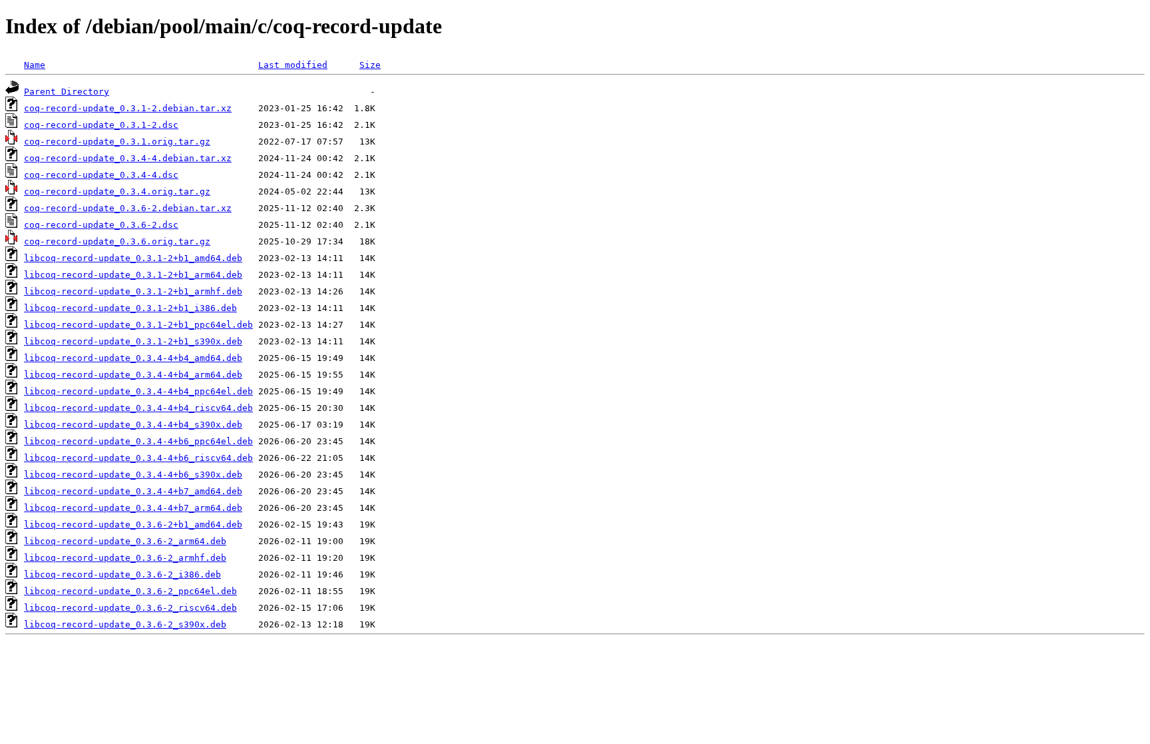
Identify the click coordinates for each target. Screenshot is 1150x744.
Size (370, 65)
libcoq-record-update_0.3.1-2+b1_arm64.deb (133, 275)
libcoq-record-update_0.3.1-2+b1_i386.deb (130, 308)
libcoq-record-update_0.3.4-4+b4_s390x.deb (133, 425)
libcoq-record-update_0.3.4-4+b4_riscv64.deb (138, 408)
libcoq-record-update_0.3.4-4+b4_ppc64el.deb (138, 391)
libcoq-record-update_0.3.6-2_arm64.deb (125, 541)
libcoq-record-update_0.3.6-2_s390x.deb (125, 624)
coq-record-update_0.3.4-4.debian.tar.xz (128, 158)
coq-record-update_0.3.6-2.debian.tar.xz (128, 208)
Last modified (292, 65)
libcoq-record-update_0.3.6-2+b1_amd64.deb (133, 525)
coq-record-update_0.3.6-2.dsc (101, 225)
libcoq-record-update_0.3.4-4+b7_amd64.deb (133, 491)
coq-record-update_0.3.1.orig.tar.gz (117, 142)
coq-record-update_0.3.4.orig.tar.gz (117, 191)
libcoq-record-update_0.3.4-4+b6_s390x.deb (133, 475)
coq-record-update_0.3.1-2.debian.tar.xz (128, 108)
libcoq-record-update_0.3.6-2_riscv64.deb (130, 608)
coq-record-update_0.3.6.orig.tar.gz (117, 241)
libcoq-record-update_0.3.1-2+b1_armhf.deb (133, 291)
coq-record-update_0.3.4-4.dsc (101, 175)
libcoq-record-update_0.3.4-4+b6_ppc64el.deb (138, 441)
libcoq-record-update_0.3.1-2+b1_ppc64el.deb (138, 325)
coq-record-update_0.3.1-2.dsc (101, 125)
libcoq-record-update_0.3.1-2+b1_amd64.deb (133, 258)
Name (34, 65)
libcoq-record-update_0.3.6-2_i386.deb (122, 574)
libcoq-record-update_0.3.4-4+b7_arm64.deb (133, 508)
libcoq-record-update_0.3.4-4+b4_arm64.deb (133, 375)
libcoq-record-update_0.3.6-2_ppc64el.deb (130, 591)
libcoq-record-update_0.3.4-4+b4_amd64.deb (133, 358)
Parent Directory (66, 92)
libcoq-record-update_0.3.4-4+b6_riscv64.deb (138, 458)
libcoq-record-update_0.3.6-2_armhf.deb (125, 558)
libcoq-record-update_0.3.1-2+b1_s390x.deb (133, 341)
